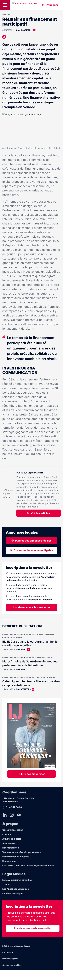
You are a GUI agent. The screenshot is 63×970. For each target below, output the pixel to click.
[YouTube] (18, 814)
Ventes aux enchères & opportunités (21, 852)
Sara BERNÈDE (22, 689)
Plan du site (7, 952)
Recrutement (9, 861)
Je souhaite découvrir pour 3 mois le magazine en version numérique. (29, 588)
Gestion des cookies (11, 965)
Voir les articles (40, 513)
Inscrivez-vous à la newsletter (31, 607)
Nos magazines (10, 847)
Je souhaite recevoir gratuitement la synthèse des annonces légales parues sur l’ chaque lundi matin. (31, 577)
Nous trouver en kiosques (15, 856)
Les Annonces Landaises (15, 888)
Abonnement (9, 843)
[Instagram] (11, 814)
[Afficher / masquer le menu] (5, 5)
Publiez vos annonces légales (33, 540)
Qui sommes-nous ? (12, 829)
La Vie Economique (12, 893)
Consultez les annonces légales (33, 550)
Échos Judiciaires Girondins (17, 880)
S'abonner (52, 5)
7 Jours (6, 884)
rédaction (20, 649)
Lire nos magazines (33, 774)
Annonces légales (11, 838)
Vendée (6, 14)
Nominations (44, 657)
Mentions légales (10, 958)
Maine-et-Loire (45, 634)
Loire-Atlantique (12, 634)
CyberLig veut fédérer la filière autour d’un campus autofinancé (31, 683)
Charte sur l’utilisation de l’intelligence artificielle (28, 865)
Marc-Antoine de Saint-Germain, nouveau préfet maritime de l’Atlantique (30, 663)
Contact (6, 834)
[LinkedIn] (4, 814)
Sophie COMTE (23, 30)
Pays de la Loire (13, 637)
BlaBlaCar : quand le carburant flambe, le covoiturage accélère (30, 643)
